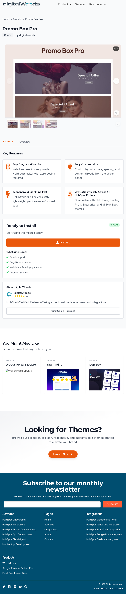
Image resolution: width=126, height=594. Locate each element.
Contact (48, 539)
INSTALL (65, 242)
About (47, 534)
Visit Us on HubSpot (63, 310)
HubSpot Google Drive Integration (104, 534)
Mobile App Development (16, 544)
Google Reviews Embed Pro (17, 568)
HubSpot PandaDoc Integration (103, 524)
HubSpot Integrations (13, 524)
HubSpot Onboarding (14, 519)
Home (5, 19)
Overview (25, 141)
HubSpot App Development (17, 534)
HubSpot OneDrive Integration (102, 539)
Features (8, 141)
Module (17, 19)
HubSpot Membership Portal (101, 519)
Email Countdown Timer (15, 573)
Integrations (50, 529)
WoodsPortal (9, 563)
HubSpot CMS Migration (15, 539)
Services (49, 524)
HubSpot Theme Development (19, 529)
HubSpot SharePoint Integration (103, 529)
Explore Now (60, 454)
